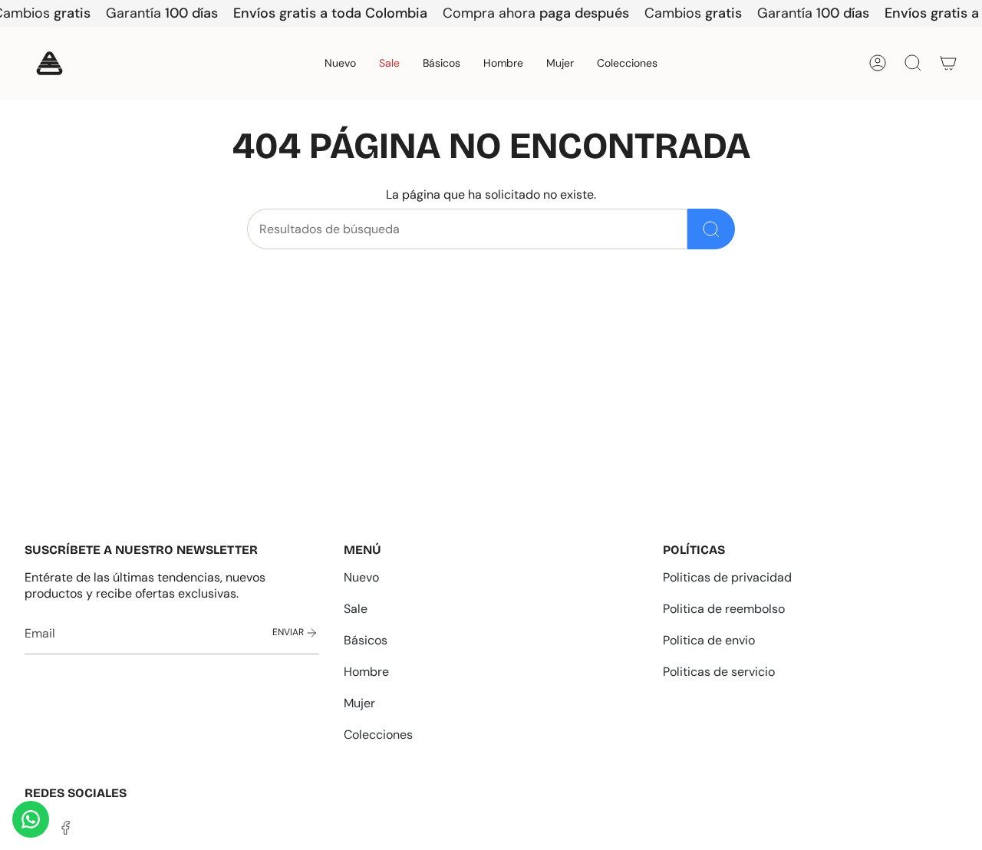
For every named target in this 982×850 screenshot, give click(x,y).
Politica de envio (709, 640)
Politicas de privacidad (727, 577)
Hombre (366, 672)
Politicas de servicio (719, 672)
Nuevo (361, 577)
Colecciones (378, 734)
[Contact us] (30, 819)
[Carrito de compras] (948, 63)
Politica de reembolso (724, 609)
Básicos (365, 640)
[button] (503, 63)
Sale (355, 609)
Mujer (359, 703)
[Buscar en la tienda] (711, 229)
